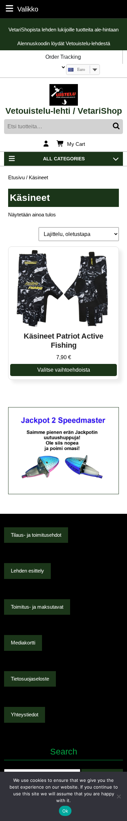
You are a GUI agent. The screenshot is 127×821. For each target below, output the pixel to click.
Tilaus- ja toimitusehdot (36, 535)
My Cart (76, 144)
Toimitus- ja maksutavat (37, 607)
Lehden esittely (27, 571)
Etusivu (16, 177)
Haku (117, 126)
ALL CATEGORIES (64, 158)
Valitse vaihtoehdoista (63, 370)
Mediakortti (23, 642)
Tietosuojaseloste (30, 679)
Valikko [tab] (27, 9)
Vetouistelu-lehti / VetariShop (63, 110)
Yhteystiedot (24, 714)
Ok (65, 811)
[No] (118, 796)
